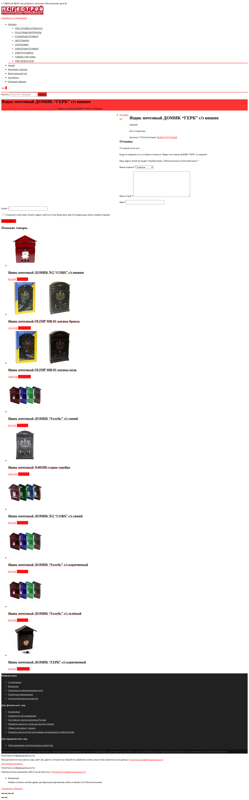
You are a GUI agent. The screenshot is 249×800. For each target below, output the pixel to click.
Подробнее (24, 327)
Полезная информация (20, 694)
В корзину (22, 279)
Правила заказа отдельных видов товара (31, 723)
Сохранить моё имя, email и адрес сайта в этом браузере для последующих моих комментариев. (57, 214)
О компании (14, 682)
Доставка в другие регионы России (27, 719)
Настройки (7, 763)
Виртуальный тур (17, 73)
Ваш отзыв (126, 195)
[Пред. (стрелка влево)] (2, 797)
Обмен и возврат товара (21, 727)
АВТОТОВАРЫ (22, 40)
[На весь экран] (9, 793)
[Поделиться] (6, 793)
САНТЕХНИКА (22, 44)
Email (4, 208)
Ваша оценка (128, 167)
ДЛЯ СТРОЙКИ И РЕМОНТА (29, 28)
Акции (11, 65)
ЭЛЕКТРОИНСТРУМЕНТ (27, 48)
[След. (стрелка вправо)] (6, 797)
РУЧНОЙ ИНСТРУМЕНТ (26, 36)
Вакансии (13, 686)
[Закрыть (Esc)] (2, 793)
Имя (123, 202)
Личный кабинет (17, 81)
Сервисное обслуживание (22, 715)
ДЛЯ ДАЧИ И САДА (24, 60)
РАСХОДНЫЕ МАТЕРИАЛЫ (28, 32)
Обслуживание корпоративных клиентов (30, 745)
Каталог (12, 24)
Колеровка (14, 711)
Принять (18, 763)
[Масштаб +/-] (12, 793)
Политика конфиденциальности (25, 690)
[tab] (128, 117)
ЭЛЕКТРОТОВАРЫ (24, 52)
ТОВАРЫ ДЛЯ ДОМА (25, 56)
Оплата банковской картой (23, 698)
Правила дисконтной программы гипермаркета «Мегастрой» (41, 732)
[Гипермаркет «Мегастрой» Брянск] (22, 13)
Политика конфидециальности (146, 759)
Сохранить (7, 788)
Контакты (13, 77)
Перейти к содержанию (14, 17)
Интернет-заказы (17, 69)
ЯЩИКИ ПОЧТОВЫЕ (167, 137)
